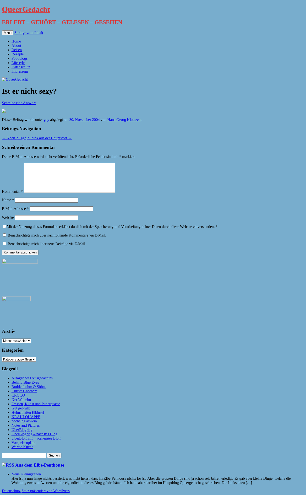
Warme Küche (22, 447)
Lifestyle (18, 63)
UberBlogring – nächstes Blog (34, 434)
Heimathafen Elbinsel (27, 412)
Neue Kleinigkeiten (26, 474)
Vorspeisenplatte (23, 443)
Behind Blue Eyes (25, 382)
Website (8, 217)
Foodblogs (19, 58)
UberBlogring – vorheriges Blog (35, 438)
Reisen (16, 50)
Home (16, 41)
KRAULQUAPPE (25, 417)
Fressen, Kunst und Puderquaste (35, 404)
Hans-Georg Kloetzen (124, 120)
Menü (7, 33)
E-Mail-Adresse (15, 209)
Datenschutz (20, 67)
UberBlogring (22, 430)
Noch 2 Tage (14, 138)
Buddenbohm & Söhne (28, 387)
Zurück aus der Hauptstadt (49, 138)
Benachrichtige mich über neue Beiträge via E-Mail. (47, 244)
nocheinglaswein (24, 421)
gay (46, 120)
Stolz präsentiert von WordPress (46, 491)
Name (8, 200)
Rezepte (17, 54)
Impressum (19, 71)
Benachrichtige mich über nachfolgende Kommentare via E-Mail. (57, 235)
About (16, 45)
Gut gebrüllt (20, 408)
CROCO (18, 395)
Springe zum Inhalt (28, 33)
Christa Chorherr (24, 391)
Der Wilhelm (21, 400)
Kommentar (12, 191)
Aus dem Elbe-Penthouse (39, 465)
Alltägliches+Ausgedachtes (32, 378)
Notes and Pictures (25, 425)
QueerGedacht (26, 9)
